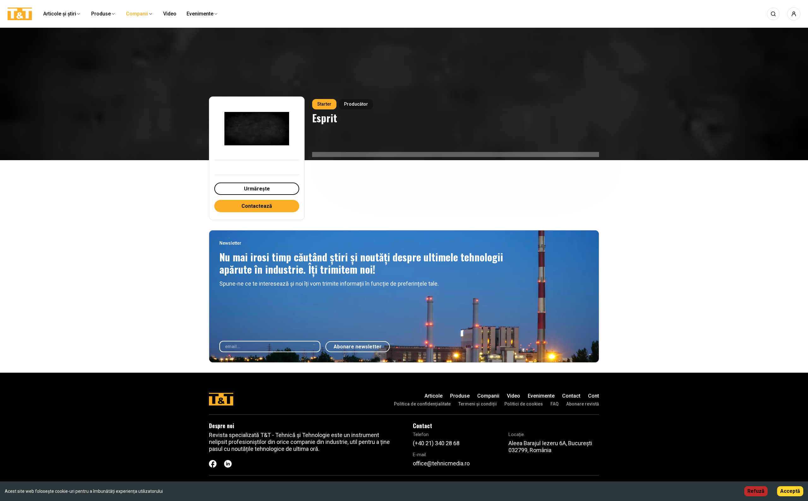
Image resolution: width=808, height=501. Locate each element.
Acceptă (790, 491)
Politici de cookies (523, 403)
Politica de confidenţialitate (422, 403)
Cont (593, 396)
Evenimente (541, 396)
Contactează (256, 206)
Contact (571, 396)
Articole (434, 396)
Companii (488, 396)
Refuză (755, 491)
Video (513, 396)
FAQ (554, 403)
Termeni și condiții (477, 403)
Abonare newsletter (358, 347)
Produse (460, 396)
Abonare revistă (582, 403)
